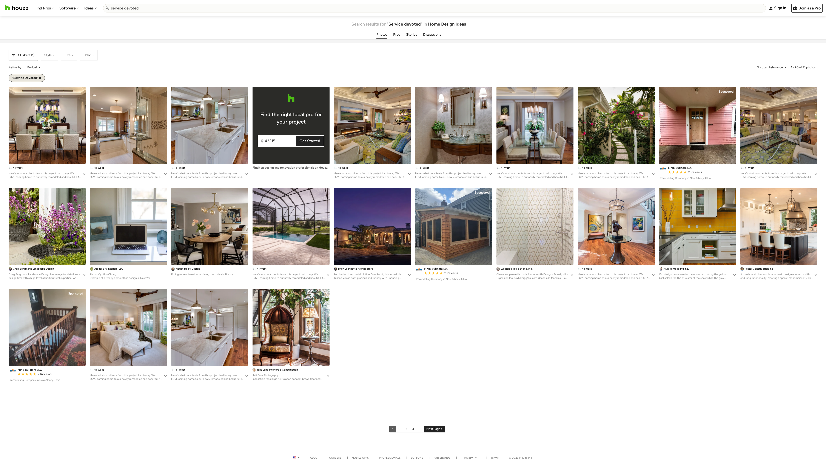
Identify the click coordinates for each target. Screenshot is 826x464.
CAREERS (335, 457)
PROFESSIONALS (390, 457)
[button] (23, 55)
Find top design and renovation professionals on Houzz (290, 167)
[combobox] (434, 8)
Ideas (89, 8)
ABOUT (314, 457)
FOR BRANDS (441, 457)
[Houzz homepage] (16, 7)
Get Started (309, 141)
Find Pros (42, 8)
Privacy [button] (468, 457)
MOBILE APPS (360, 457)
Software (67, 8)
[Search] (107, 8)
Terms (495, 457)
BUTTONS (417, 457)
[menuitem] (44, 8)
